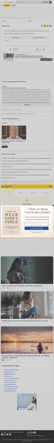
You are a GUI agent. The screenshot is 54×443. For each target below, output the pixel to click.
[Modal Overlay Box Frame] (27, 221)
